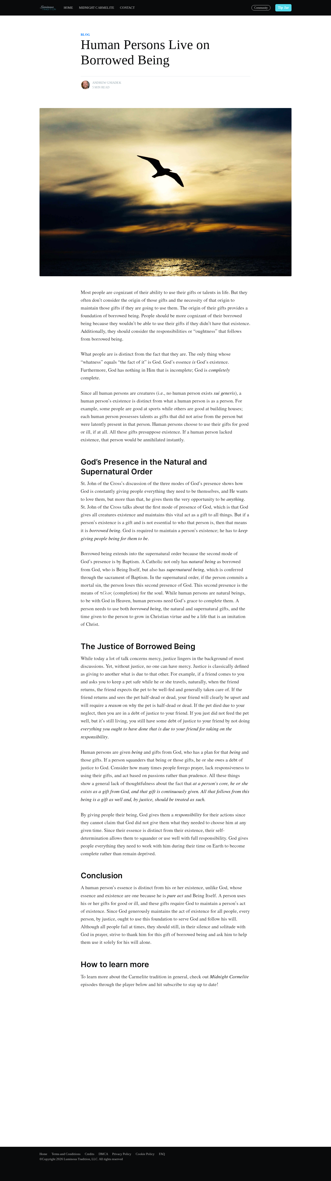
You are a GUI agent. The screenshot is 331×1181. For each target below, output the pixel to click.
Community (261, 7)
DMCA (103, 1154)
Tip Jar (283, 7)
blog (85, 34)
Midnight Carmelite (96, 7)
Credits (89, 1154)
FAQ (162, 1154)
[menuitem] (68, 7)
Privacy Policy (121, 1154)
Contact (127, 7)
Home (68, 7)
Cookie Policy (145, 1154)
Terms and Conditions (66, 1154)
